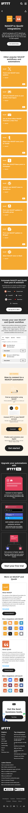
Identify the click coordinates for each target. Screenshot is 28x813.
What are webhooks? (6, 775)
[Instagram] (10, 806)
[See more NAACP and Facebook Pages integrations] (7, 628)
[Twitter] (17, 806)
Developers (6, 798)
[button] (26, 4)
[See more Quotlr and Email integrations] (7, 679)
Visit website (5, 609)
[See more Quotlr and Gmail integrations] (18, 685)
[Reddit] (24, 806)
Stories (3, 736)
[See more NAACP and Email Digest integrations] (18, 628)
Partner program (21, 798)
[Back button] (2, 11)
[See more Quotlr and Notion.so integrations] (18, 690)
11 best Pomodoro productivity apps (10, 778)
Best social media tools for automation (10, 784)
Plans (2, 750)
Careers (12, 798)
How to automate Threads (7, 780)
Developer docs (5, 752)
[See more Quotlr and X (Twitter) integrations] (18, 679)
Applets (3, 739)
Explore (4, 732)
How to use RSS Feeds (7, 773)
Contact (8, 801)
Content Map (4, 745)
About (20, 801)
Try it (23, 350)
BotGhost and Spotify (19, 746)
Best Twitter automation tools (8, 767)
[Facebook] (4, 806)
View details (7, 350)
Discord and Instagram (19, 734)
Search (3, 747)
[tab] (2, 338)
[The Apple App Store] (8, 789)
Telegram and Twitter (19, 756)
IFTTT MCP (4, 741)
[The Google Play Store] (19, 789)
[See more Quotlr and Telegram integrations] (7, 690)
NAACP (9, 26)
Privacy (14, 801)
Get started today (14, 43)
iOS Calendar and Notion (20, 736)
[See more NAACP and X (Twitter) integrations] (7, 633)
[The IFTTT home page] (5, 3)
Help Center (4, 743)
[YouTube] (14, 806)
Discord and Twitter (19, 758)
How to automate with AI (7, 764)
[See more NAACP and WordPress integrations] (18, 622)
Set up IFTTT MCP (14, 309)
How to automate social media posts (10, 782)
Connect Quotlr (9, 670)
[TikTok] (20, 806)
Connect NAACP (9, 613)
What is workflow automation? (8, 771)
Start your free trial (14, 566)
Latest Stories (6, 762)
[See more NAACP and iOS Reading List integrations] (18, 633)
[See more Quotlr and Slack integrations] (7, 685)
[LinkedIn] (7, 806)
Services (3, 734)
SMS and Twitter (18, 748)
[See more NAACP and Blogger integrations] (7, 622)
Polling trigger (11, 346)
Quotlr (19, 26)
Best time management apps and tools (10, 769)
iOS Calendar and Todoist (20, 754)
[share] (26, 11)
